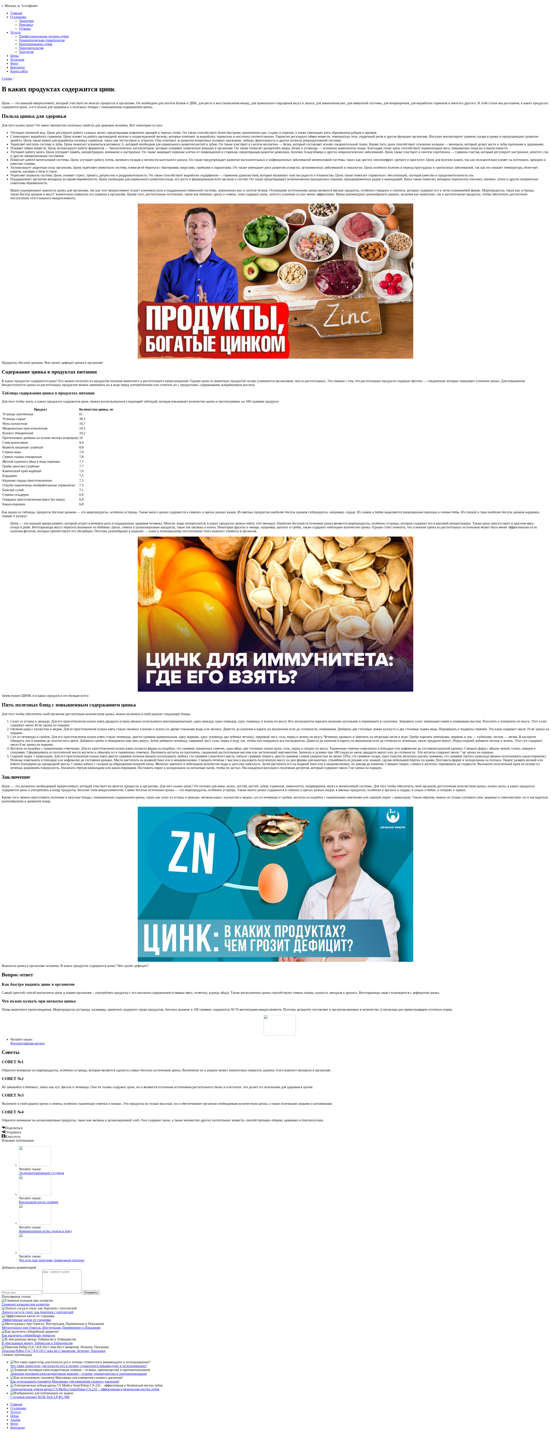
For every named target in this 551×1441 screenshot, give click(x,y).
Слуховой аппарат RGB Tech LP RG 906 (40, 1397)
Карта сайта (19, 71)
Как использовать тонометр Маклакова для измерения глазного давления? (64, 1381)
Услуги (15, 32)
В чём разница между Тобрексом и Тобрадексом (37, 1343)
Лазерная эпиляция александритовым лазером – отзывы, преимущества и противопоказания (78, 1374)
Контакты (17, 67)
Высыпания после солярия (38, 1202)
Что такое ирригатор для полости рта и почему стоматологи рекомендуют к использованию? (78, 1366)
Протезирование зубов (35, 44)
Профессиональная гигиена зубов (44, 36)
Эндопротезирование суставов (41, 1173)
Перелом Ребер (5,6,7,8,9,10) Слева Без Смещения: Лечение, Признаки (53, 1351)
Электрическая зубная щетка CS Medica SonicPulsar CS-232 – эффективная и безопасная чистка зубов (84, 1389)
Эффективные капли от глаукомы (26, 1320)
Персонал (26, 24)
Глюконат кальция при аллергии (26, 1304)
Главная (16, 13)
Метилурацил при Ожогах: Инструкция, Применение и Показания (51, 1327)
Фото (14, 63)
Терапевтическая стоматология (42, 40)
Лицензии (26, 21)
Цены (14, 56)
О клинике (18, 17)
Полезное (17, 59)
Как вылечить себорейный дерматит (28, 1335)
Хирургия (26, 52)
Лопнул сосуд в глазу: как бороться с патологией (37, 1312)
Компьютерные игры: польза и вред (45, 1231)
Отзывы (25, 28)
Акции (15, 1420)
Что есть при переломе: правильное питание (51, 1260)
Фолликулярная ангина (27, 1043)
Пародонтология (31, 48)
